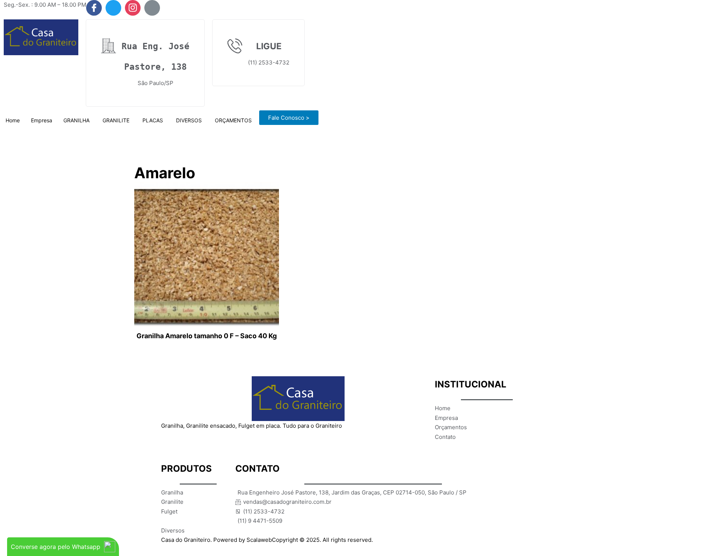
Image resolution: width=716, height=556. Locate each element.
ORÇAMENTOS (233, 120)
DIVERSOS (189, 120)
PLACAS (152, 120)
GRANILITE (116, 120)
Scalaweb (259, 539)
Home (13, 120)
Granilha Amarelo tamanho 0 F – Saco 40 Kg (206, 336)
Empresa (41, 120)
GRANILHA (76, 120)
